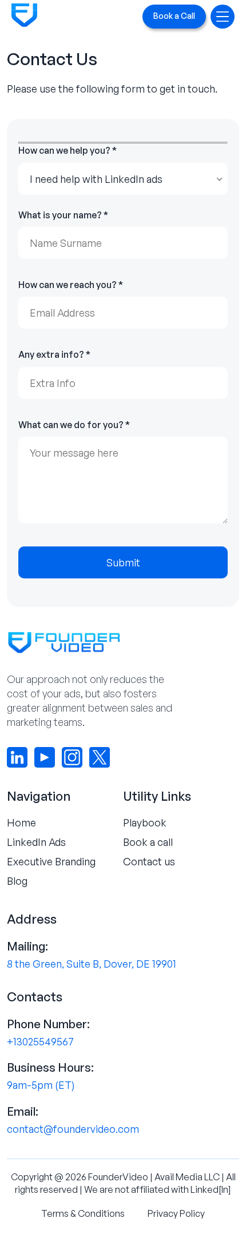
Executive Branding (51, 861)
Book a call (148, 842)
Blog (17, 880)
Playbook (144, 822)
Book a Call (174, 16)
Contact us (149, 861)
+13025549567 (40, 1041)
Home (21, 822)
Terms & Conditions (83, 1213)
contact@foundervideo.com (73, 1129)
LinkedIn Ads (36, 842)
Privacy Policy (176, 1213)
